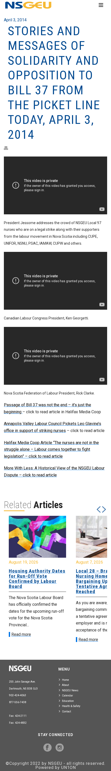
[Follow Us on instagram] (60, 748)
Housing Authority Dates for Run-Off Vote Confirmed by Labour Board (37, 578)
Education (68, 701)
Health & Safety (71, 706)
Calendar (67, 695)
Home (65, 680)
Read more (21, 634)
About (65, 685)
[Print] (8, 147)
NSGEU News (70, 690)
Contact (66, 711)
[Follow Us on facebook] (47, 748)
